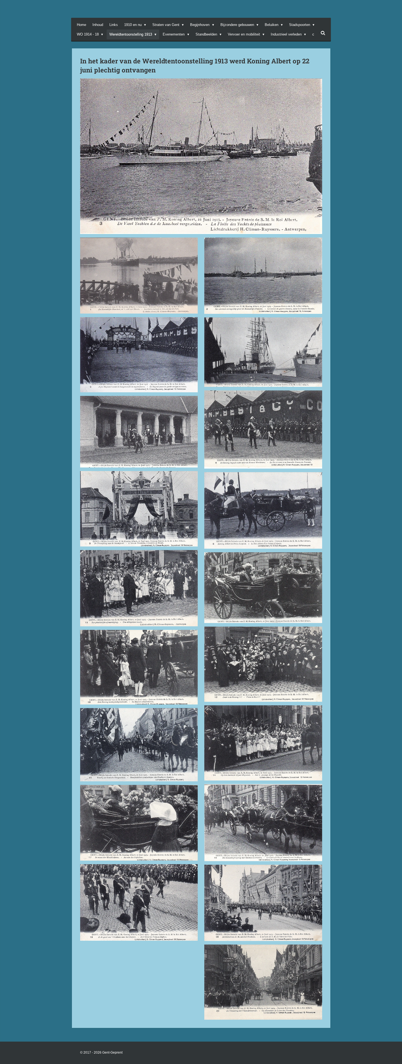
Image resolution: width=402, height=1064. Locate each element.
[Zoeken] (323, 33)
